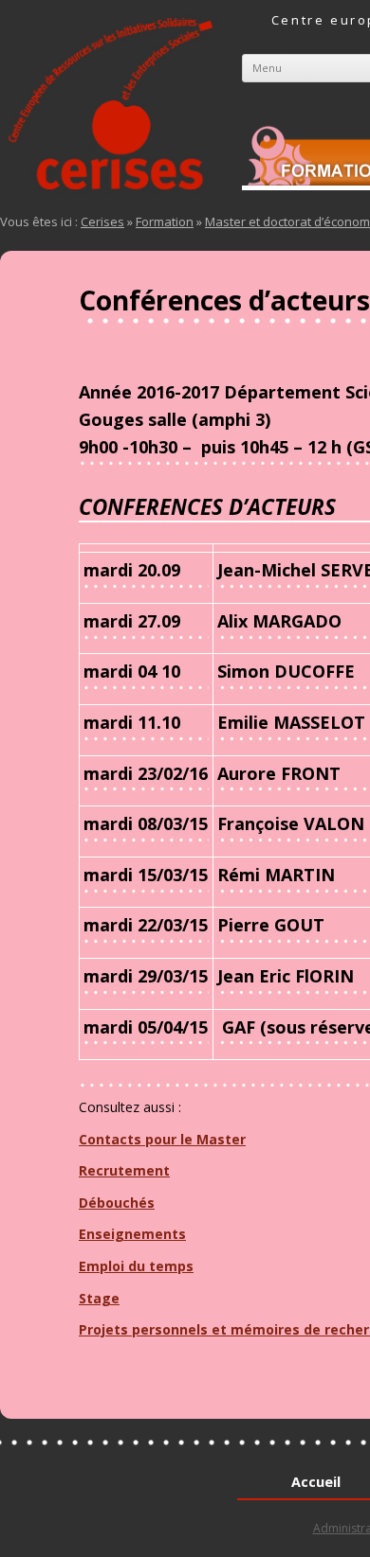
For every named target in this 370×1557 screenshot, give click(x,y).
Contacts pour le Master (162, 1139)
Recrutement (124, 1170)
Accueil (316, 1482)
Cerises (102, 221)
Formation (165, 221)
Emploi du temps (136, 1266)
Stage (99, 1298)
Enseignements (132, 1234)
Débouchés (117, 1203)
